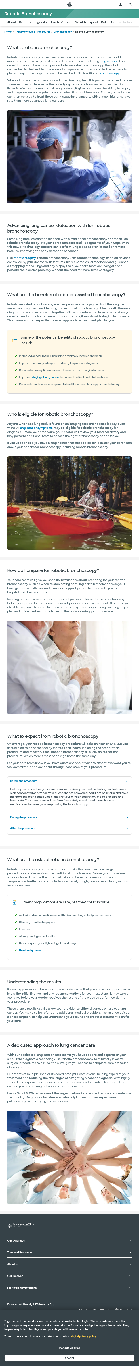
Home (8, 31)
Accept (69, 1358)
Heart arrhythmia (30, 950)
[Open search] (130, 4)
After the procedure (22, 828)
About (11, 22)
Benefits (25, 22)
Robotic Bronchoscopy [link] (89, 31)
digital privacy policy (83, 1336)
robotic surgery (25, 258)
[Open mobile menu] (6, 4)
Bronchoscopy (63, 31)
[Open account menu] (121, 4)
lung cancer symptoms (35, 428)
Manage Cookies (69, 1348)
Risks (104, 22)
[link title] (69, 4)
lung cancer (108, 61)
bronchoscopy (109, 73)
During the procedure (23, 817)
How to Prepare (61, 22)
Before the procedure (23, 781)
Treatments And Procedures (32, 31)
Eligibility (40, 22)
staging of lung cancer (46, 377)
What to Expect (86, 22)
